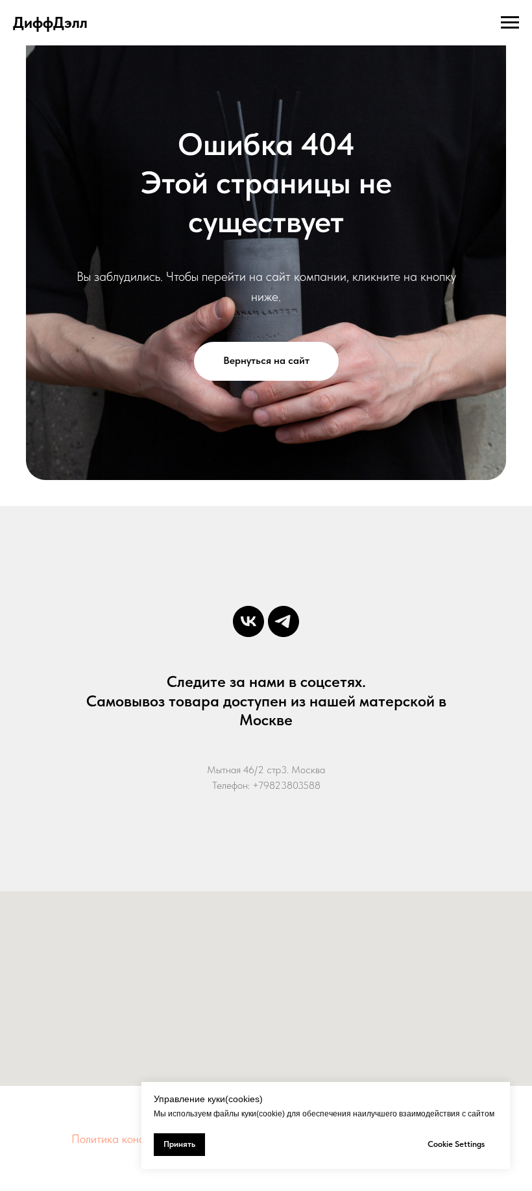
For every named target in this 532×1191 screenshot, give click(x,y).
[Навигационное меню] (510, 22)
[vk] (248, 621)
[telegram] (283, 621)
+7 (257, 785)
